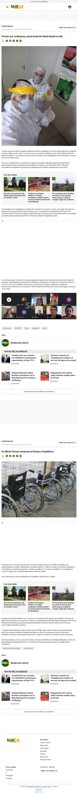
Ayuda (49, 787)
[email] (17, 41)
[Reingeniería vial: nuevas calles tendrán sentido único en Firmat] (45, 376)
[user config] (70, 7)
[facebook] (10, 41)
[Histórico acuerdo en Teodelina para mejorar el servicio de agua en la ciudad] (45, 358)
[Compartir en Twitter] (14, 41)
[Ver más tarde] (3, 40)
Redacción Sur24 (19, 343)
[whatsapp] (7, 41)
